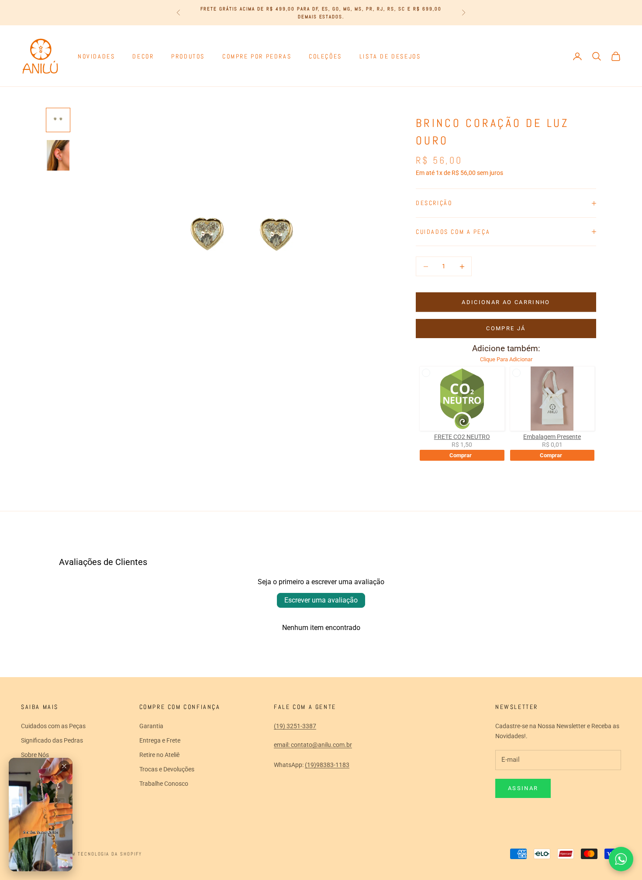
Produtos (188, 56)
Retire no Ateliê (159, 754)
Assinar (523, 788)
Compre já (505, 328)
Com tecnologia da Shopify (103, 854)
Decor (143, 56)
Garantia (151, 725)
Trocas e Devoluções (166, 769)
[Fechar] (64, 766)
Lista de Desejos (390, 56)
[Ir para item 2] (58, 155)
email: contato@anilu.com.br (313, 744)
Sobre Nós (35, 754)
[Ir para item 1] (58, 120)
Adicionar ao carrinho (506, 302)
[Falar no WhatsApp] (621, 859)
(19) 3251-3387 (295, 725)
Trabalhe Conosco (163, 783)
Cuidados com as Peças (53, 725)
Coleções (325, 56)
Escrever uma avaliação (321, 600)
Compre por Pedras (256, 56)
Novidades (96, 56)
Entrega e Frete (159, 740)
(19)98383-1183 (327, 764)
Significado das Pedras (52, 740)
